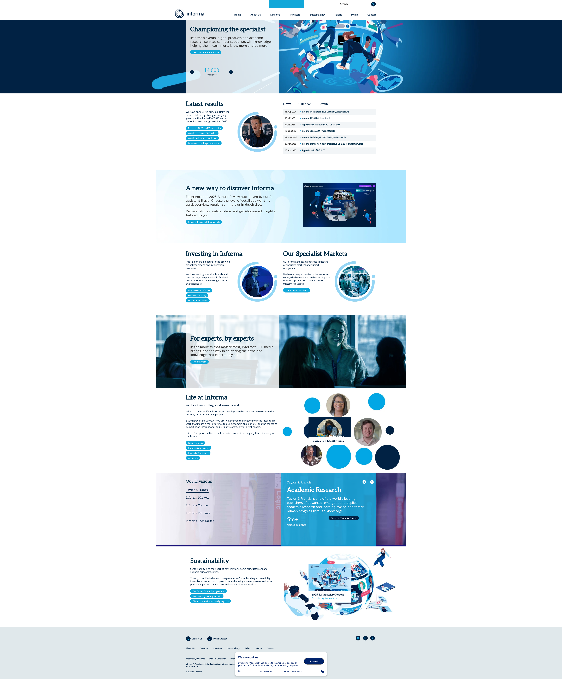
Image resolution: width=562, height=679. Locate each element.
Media (354, 14)
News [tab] (287, 104)
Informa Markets (197, 497)
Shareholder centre (197, 300)
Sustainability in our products (206, 596)
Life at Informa (195, 442)
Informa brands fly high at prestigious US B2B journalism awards (332, 144)
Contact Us (197, 638)
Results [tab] (323, 104)
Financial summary (197, 295)
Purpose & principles (198, 447)
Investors (295, 14)
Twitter (373, 639)
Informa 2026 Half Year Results (316, 118)
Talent (338, 14)
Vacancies (193, 458)
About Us (256, 14)
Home (237, 14)
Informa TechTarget (200, 521)
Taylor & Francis (197, 490)
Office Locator (220, 638)
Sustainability (317, 14)
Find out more (199, 361)
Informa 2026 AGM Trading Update (318, 131)
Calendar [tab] (304, 104)
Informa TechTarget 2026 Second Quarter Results (325, 111)
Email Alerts (358, 639)
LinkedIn (366, 639)
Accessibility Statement (195, 658)
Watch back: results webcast (202, 138)
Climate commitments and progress (210, 601)
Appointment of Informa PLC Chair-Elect (321, 124)
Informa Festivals (198, 513)
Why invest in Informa (199, 290)
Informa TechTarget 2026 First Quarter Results (324, 137)
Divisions (275, 14)
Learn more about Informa (205, 52)
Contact (371, 14)
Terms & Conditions (217, 658)
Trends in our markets (296, 290)
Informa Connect (198, 505)
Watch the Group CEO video (202, 133)
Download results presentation (203, 143)
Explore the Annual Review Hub (204, 221)
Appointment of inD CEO (313, 150)
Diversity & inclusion (198, 452)
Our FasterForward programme (208, 591)
